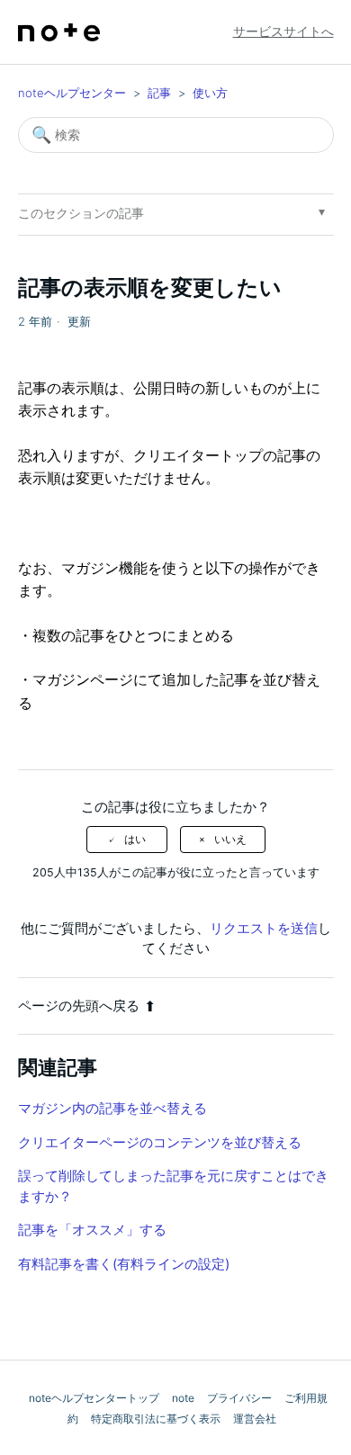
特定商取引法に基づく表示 (155, 1418)
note (183, 1398)
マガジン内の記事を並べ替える (112, 1108)
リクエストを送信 (264, 928)
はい (135, 839)
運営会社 (254, 1418)
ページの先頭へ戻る (79, 1005)
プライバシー (239, 1398)
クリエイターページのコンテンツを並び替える (160, 1142)
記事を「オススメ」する (92, 1229)
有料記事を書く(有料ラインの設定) (124, 1263)
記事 (159, 92)
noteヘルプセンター (72, 92)
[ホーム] (59, 32)
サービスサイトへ (283, 31)
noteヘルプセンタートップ (94, 1398)
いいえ (230, 839)
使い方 (210, 92)
